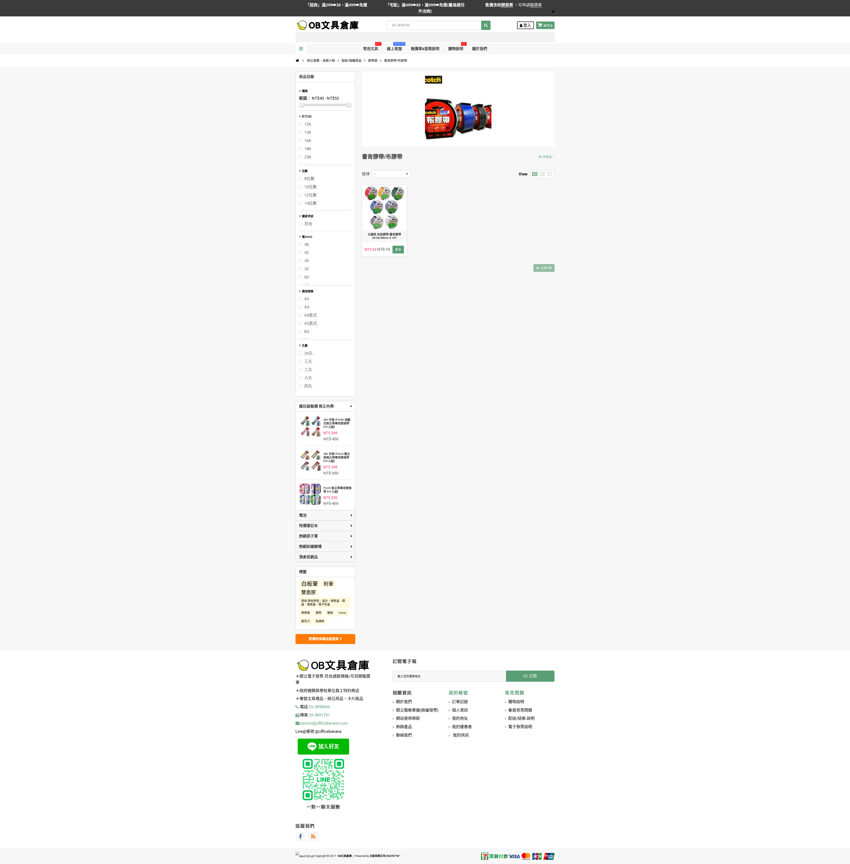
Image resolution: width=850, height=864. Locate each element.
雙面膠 (308, 592)
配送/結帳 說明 (521, 718)
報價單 (536, 5)
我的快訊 (460, 735)
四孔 (308, 386)
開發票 (507, 5)
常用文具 (372, 47)
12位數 (310, 195)
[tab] (325, 406)
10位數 (310, 187)
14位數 (310, 203)
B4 (306, 331)
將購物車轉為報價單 (324, 639)
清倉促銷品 (308, 557)
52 (306, 269)
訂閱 (532, 676)
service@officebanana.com (324, 723)
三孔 (308, 361)
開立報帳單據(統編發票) (417, 710)
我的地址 (460, 718)
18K (307, 148)
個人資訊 (460, 710)
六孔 (308, 378)
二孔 (308, 369)
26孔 (308, 353)
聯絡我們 (404, 735)
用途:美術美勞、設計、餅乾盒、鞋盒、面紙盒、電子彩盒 (323, 602)
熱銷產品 (404, 726)
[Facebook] (300, 837)
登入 (526, 25)
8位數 (309, 178)
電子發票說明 (520, 726)
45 (306, 260)
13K (307, 132)
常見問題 (514, 693)
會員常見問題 (520, 710)
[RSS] (313, 837)
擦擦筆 (305, 612)
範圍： (305, 98)
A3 (306, 298)
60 (306, 277)
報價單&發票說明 (425, 49)
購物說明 (457, 47)
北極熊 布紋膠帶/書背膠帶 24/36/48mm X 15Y (384, 236)
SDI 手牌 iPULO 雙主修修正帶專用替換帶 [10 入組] (336, 457)
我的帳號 (458, 693)
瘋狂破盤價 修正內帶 (316, 406)
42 (306, 252)
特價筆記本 (308, 525)
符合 (308, 224)
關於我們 (479, 49)
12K (307, 124)
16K (307, 140)
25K (307, 157)
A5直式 (310, 323)
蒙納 (330, 612)
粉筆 (328, 584)
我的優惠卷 (462, 726)
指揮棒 (320, 621)
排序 (366, 174)
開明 (318, 612)
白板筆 (309, 584)
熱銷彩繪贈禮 (310, 546)
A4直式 (310, 315)
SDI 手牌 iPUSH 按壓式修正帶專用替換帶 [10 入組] (336, 423)
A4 (306, 307)
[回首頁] (297, 60)
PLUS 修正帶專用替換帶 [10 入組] (337, 489)
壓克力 (305, 621)
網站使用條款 (408, 718)
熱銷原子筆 (308, 536)
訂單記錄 (460, 701)
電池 (303, 515)
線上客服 (396, 47)
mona (342, 612)
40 (306, 244)
